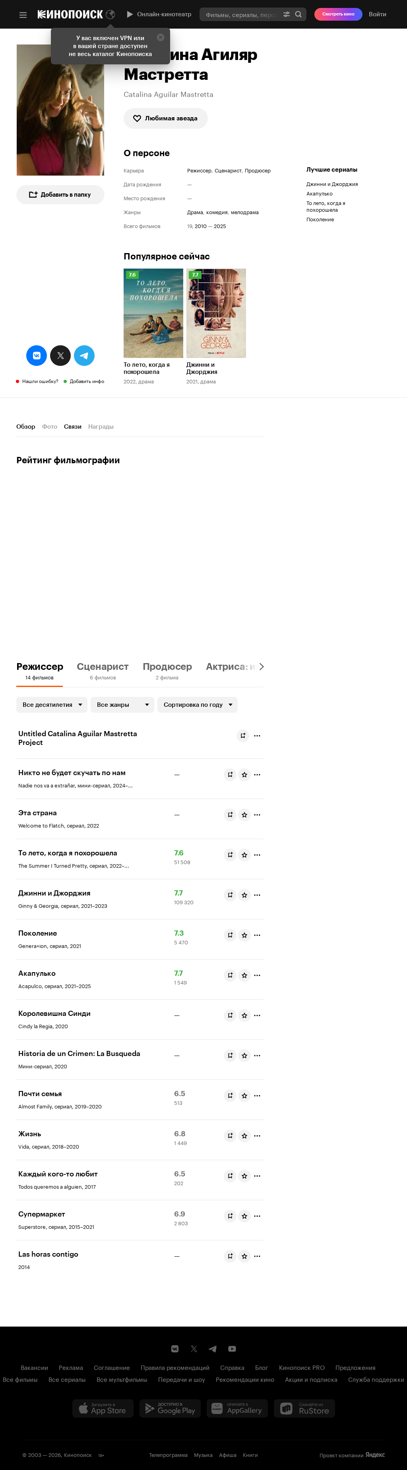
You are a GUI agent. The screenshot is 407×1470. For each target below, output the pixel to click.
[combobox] (239, 14)
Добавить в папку (66, 194)
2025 (220, 225)
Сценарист (228, 170)
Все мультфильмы (122, 1378)
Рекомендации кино (245, 1378)
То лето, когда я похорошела (325, 205)
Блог (261, 1366)
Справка (232, 1366)
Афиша (227, 1454)
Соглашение (112, 1366)
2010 (201, 225)
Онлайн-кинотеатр (164, 14)
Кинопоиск (78, 1454)
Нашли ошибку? (40, 380)
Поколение (320, 218)
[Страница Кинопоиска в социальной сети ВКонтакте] (175, 1349)
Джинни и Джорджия (332, 183)
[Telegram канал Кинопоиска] (213, 1349)
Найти (298, 14)
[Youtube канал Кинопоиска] (232, 1349)
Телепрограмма (168, 1454)
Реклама (71, 1366)
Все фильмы (20, 1378)
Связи (72, 426)
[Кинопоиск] (70, 14)
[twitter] (60, 355)
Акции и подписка (311, 1378)
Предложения (355, 1366)
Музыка (203, 1454)
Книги (250, 1454)
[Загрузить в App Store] (103, 1408)
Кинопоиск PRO (302, 1366)
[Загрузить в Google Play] (170, 1408)
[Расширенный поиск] (287, 14)
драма (195, 212)
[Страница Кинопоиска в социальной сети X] (194, 1349)
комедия (217, 212)
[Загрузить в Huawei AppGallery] (237, 1408)
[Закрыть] (160, 37)
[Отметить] (257, 735)
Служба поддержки (376, 1378)
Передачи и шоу (181, 1378)
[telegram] (84, 355)
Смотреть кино (338, 14)
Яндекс (375, 1454)
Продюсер (258, 170)
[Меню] (23, 15)
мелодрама (245, 212)
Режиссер (199, 170)
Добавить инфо (87, 380)
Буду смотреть (242, 735)
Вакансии (34, 1366)
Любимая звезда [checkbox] (171, 118)
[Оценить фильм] (244, 774)
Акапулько (319, 193)
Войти (377, 14)
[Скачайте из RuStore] (304, 1408)
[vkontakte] (36, 355)
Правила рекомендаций (175, 1366)
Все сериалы (67, 1378)
